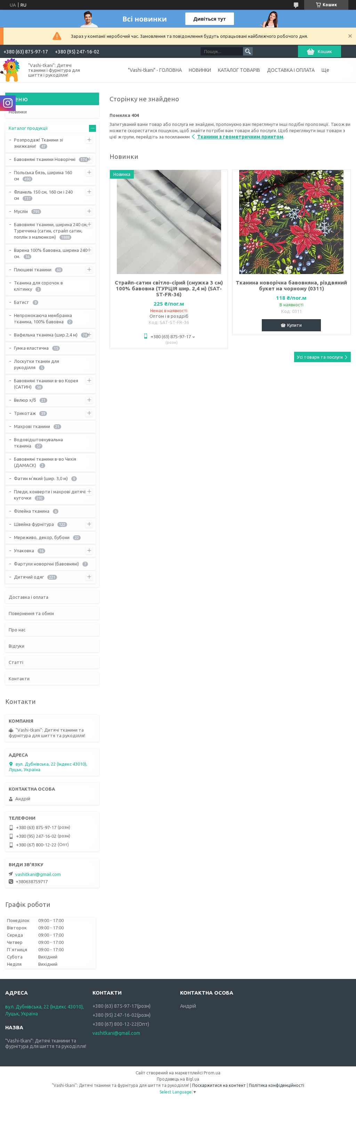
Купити (294, 325)
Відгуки (16, 646)
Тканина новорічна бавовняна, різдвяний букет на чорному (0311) (291, 285)
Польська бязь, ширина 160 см (43, 175)
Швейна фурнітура (34, 524)
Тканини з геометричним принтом (240, 136)
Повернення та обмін (31, 613)
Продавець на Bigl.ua (178, 1079)
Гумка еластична (31, 348)
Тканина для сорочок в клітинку (38, 285)
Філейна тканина (31, 511)
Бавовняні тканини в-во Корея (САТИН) (46, 383)
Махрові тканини (32, 426)
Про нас (17, 629)
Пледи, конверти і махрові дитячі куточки (50, 494)
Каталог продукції (28, 128)
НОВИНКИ (200, 70)
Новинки (18, 111)
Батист (21, 302)
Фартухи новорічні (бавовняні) (46, 563)
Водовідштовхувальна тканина (38, 442)
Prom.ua (212, 1073)
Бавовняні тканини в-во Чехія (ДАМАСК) (45, 462)
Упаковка (24, 550)
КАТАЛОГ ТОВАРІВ (239, 70)
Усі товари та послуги (320, 357)
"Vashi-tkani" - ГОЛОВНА (155, 70)
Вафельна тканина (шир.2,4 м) (46, 334)
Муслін (21, 211)
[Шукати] (248, 51)
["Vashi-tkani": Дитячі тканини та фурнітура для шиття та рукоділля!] (10, 70)
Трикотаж (25, 413)
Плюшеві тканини (32, 269)
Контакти (19, 678)
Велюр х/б (25, 400)
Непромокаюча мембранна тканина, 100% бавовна (43, 318)
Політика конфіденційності (276, 1085)
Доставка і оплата (28, 597)
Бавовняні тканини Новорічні (44, 159)
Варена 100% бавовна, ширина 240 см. (50, 253)
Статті (16, 662)
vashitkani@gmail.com (38, 874)
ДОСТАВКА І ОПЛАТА (291, 70)
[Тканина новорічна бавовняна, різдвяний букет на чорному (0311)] (291, 222)
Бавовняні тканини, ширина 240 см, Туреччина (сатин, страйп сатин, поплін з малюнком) (51, 230)
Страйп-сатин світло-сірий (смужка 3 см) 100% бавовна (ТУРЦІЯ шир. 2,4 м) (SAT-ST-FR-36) (169, 288)
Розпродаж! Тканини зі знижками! (38, 142)
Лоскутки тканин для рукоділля (36, 364)
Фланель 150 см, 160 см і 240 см (43, 195)
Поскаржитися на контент (219, 1085)
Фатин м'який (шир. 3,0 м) (41, 478)
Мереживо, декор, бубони (42, 537)
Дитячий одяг (29, 576)
